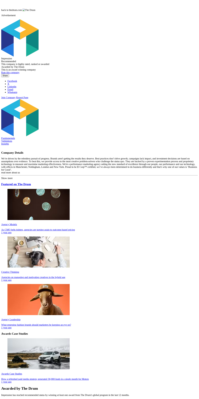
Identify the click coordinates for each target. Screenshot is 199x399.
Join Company (8, 97)
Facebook (12, 81)
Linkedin (11, 86)
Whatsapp (12, 92)
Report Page (22, 97)
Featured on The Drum (16, 184)
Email (10, 89)
